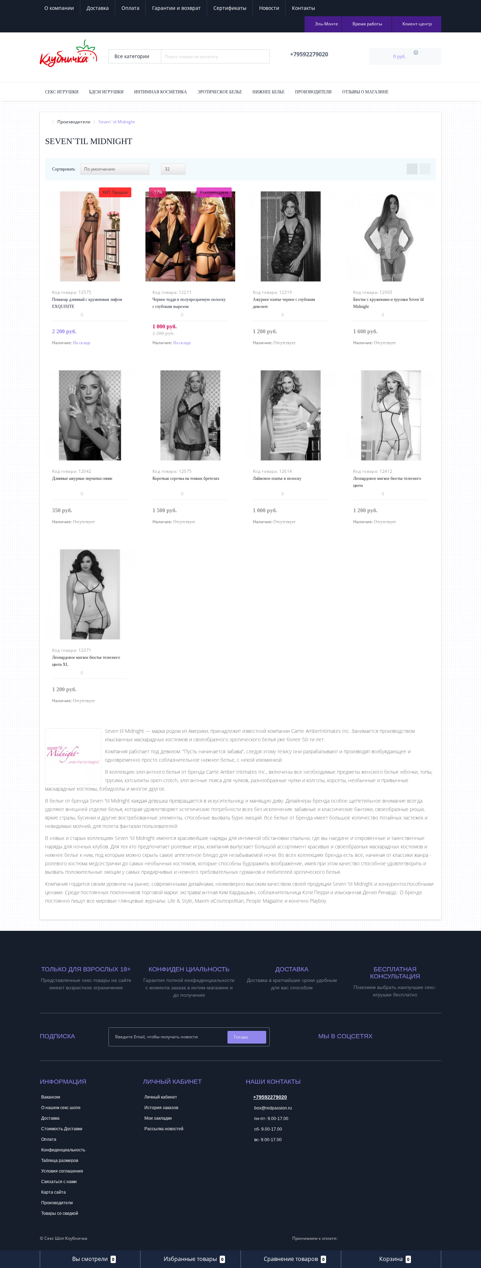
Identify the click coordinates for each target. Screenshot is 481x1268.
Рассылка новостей (163, 1128)
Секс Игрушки (62, 91)
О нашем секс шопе (61, 1107)
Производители (313, 91)
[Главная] (47, 122)
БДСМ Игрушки (106, 91)
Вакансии (50, 1097)
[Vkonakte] (387, 1035)
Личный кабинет (160, 1097)
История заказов (161, 1107)
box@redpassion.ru (272, 1108)
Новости (269, 8)
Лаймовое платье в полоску (277, 478)
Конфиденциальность (63, 1150)
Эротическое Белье (220, 91)
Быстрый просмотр (90, 231)
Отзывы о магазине (365, 91)
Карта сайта (53, 1192)
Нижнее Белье (268, 91)
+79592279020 (270, 1097)
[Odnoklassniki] (397, 1035)
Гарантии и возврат (176, 8)
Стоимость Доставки (61, 1128)
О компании (59, 8)
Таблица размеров (59, 1160)
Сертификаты (229, 8)
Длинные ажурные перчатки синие (82, 478)
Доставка (98, 8)
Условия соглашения (62, 1171)
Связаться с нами (59, 1181)
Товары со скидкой (59, 1213)
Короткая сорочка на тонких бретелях (185, 478)
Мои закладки (158, 1118)
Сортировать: (64, 169)
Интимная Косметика (160, 91)
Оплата (130, 8)
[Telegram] (250, 1161)
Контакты (303, 8)
